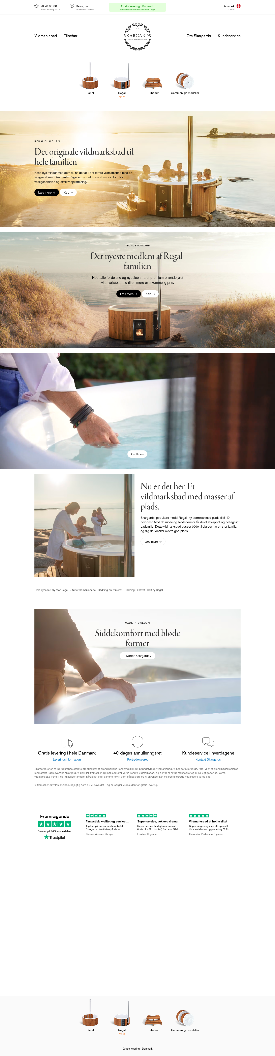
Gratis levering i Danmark (137, 1048)
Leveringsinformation (67, 759)
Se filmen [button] (137, 454)
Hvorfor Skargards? (137, 656)
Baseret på (55, 831)
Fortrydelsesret (137, 759)
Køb (66, 192)
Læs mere (45, 192)
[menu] (45, 35)
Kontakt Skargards (208, 759)
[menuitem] (90, 82)
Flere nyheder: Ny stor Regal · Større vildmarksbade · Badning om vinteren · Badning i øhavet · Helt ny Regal (98, 590)
